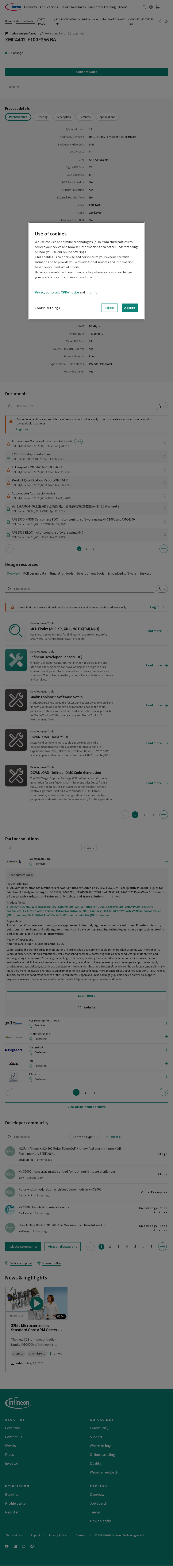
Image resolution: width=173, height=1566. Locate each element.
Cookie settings (47, 308)
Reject (109, 307)
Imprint (91, 292)
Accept (130, 307)
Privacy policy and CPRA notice (57, 292)
